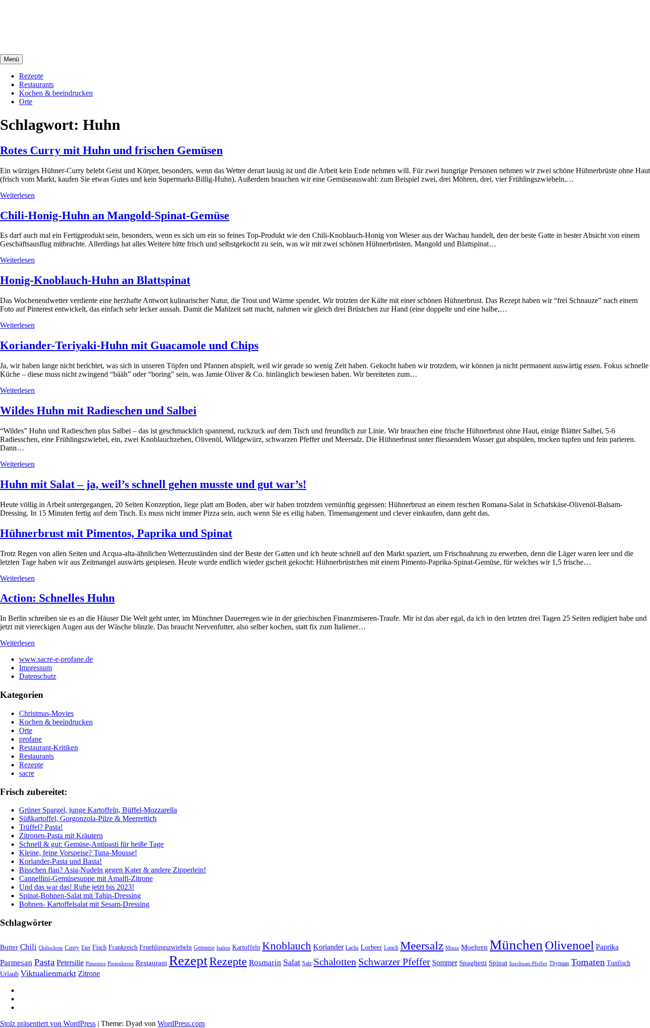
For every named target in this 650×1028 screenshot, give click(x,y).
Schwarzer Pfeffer (394, 962)
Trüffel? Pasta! (41, 827)
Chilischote (51, 947)
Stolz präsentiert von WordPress (48, 1023)
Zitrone (89, 973)
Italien (223, 947)
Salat (291, 962)
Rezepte (31, 76)
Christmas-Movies (46, 713)
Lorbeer (371, 947)
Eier (85, 948)
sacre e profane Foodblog (81, 18)
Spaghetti (473, 963)
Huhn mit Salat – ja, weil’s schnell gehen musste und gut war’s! (153, 484)
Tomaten (588, 962)
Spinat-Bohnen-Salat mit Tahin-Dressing (80, 895)
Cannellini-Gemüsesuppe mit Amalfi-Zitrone (86, 878)
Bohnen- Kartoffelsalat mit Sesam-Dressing (84, 904)
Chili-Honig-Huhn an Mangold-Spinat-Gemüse (114, 215)
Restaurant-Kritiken (48, 748)
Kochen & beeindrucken (56, 93)
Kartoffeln (246, 947)
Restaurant (151, 963)
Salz (307, 963)
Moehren (474, 947)
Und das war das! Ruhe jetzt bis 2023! (76, 887)
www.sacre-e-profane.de (56, 659)
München (516, 944)
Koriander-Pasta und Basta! (60, 861)
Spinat (498, 963)
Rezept (188, 960)
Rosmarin (265, 962)
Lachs (352, 947)
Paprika (607, 947)
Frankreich (123, 947)
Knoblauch (286, 946)
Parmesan (16, 962)
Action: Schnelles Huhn (57, 598)
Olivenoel (569, 945)
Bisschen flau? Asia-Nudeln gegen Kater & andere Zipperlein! (112, 870)
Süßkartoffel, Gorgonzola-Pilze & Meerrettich (88, 818)
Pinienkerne (121, 963)
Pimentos (96, 963)
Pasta (44, 962)
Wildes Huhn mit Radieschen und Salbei (98, 410)
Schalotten (335, 962)
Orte (25, 102)
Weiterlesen (17, 195)
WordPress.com (181, 1023)
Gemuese (204, 947)
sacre (26, 773)
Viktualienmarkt (48, 973)
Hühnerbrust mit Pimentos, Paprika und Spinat (116, 533)
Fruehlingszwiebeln (165, 947)
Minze (452, 947)
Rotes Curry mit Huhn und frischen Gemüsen (111, 150)
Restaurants (36, 84)
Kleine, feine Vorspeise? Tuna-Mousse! (78, 853)
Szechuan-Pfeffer (528, 963)
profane (30, 739)
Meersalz (421, 945)
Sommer (444, 963)
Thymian (559, 963)
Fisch (99, 947)
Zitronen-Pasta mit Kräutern (61, 836)
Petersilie (70, 963)
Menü (11, 59)
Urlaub (9, 974)
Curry (72, 947)
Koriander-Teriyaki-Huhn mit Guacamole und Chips (129, 345)
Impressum (35, 668)
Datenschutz (37, 676)
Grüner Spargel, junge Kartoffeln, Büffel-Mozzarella (98, 810)
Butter (9, 947)
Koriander (328, 947)
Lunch (391, 947)
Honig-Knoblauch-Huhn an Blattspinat (95, 280)
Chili (28, 946)
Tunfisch (618, 963)
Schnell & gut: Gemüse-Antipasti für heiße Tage (91, 844)
